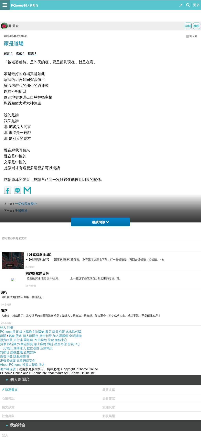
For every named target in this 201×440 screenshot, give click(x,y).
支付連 (18, 340)
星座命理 (60, 344)
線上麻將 (40, 344)
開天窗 (193, 36)
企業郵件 (30, 352)
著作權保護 (8, 369)
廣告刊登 (45, 335)
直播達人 (19, 348)
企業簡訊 (46, 348)
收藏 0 (20, 53)
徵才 (42, 364)
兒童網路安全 (25, 360)
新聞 (3, 335)
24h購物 (38, 331)
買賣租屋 (6, 340)
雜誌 (50, 344)
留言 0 (8, 53)
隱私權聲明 (21, 356)
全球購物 (75, 335)
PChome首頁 (9, 331)
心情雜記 (8, 398)
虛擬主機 (16, 352)
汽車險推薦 (25, 344)
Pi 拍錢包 (40, 340)
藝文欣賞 (8, 407)
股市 (19, 335)
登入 (3, 327)
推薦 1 (32, 53)
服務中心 (61, 340)
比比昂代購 (73, 331)
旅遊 (51, 340)
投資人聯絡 (30, 364)
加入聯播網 (60, 335)
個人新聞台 (30, 335)
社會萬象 (8, 416)
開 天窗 (13, 26)
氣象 (12, 335)
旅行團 (11, 344)
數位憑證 (33, 348)
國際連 (28, 340)
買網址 (4, 352)
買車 (3, 344)
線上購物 (25, 331)
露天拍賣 (58, 331)
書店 (48, 331)
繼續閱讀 (98, 222)
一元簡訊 (6, 348)
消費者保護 (8, 360)
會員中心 (74, 344)
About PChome (10, 364)
